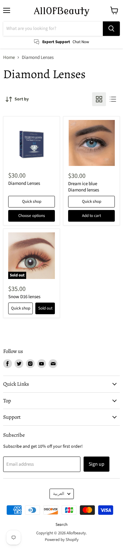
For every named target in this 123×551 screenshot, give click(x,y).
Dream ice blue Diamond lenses (83, 186)
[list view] (113, 99)
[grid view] (99, 99)
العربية (58, 494)
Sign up (96, 464)
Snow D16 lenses (24, 296)
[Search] (111, 28)
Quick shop (31, 201)
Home (9, 57)
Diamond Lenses (24, 183)
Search (61, 524)
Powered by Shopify (62, 539)
